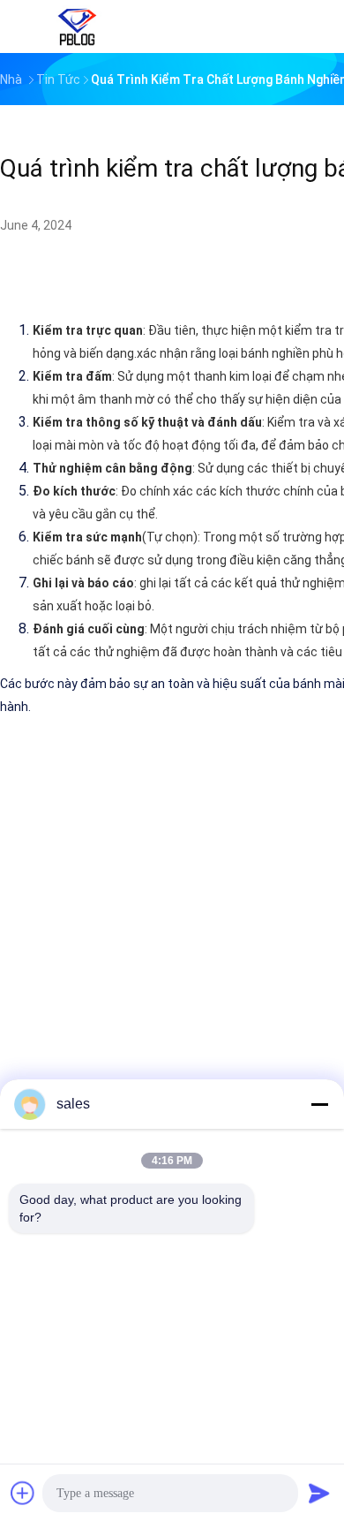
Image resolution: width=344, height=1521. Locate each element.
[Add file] (23, 1492)
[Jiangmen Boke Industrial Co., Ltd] (77, 26)
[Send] (319, 1492)
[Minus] (319, 1104)
